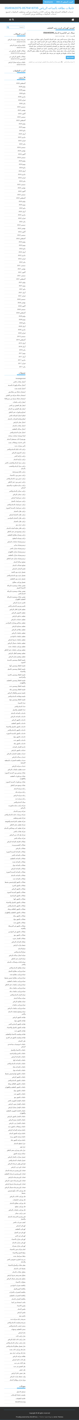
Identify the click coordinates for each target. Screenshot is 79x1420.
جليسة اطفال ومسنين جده (17, 686)
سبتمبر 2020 (21, 309)
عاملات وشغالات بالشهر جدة (16, 1126)
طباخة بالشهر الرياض (19, 1017)
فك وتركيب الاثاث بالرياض (17, 1196)
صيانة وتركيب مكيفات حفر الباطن (15, 985)
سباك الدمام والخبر (19, 802)
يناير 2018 (22, 350)
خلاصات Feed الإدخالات (18, 1395)
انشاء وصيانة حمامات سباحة (16, 436)
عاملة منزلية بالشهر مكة (18, 1140)
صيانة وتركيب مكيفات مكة (17, 988)
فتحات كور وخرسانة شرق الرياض (15, 1184)
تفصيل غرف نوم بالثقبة (18, 572)
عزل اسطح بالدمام (19, 1143)
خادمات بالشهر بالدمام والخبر (16, 730)
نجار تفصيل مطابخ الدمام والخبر (15, 1346)
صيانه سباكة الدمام (19, 998)
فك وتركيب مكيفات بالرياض (17, 1210)
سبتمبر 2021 (21, 275)
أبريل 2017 (22, 357)
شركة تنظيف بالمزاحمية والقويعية (15, 821)
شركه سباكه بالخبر (68, 62)
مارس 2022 (21, 255)
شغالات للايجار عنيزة (19, 938)
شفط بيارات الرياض (19, 945)
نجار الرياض (21, 1333)
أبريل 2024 (22, 171)
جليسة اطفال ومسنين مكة (17, 689)
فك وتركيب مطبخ (20, 1206)
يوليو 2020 (22, 316)
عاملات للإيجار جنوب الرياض (16, 1104)
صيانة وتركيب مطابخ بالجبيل (16, 971)
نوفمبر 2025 (21, 110)
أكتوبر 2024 (21, 154)
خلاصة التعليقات (20, 1398)
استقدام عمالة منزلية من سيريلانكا (15, 399)
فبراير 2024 (21, 178)
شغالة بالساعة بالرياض (18, 942)
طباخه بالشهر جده (19, 1031)
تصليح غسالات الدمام (19, 565)
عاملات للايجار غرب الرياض (17, 1123)
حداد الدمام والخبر (19, 706)
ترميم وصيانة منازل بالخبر (17, 548)
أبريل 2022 (22, 252)
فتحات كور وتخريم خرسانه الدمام (15, 1170)
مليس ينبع (22, 1316)
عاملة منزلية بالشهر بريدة (17, 1137)
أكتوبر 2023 (21, 191)
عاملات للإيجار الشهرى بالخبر (16, 1101)
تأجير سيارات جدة (20, 446)
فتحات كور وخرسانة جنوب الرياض (15, 1181)
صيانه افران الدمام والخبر (17, 995)
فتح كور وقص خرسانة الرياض (16, 1164)
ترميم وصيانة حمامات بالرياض (16, 542)
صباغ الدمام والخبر (19, 952)
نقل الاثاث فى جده (19, 1363)
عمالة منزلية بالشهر (19, 1153)
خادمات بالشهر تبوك (19, 737)
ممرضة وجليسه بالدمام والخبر (16, 1322)
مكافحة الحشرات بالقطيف (17, 1295)
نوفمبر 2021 (21, 269)
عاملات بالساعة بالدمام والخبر (16, 1063)
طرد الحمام (21, 1041)
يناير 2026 (22, 103)
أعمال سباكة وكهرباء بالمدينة (16, 385)
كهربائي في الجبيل (19, 1232)
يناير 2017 (22, 367)
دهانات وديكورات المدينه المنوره (15, 782)
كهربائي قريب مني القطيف (35, 62)
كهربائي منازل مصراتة (18, 1246)
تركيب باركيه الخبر (19, 456)
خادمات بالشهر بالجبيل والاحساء (15, 727)
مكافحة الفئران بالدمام (18, 1299)
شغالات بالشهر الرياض (18, 889)
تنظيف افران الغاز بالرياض (17, 609)
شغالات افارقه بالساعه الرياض (16, 842)
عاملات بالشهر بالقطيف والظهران (15, 1087)
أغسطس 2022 (20, 238)
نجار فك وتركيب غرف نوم (17, 1353)
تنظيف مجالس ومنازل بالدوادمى (15, 623)
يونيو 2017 (22, 353)
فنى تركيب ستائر (20, 1213)
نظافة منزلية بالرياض (19, 1356)
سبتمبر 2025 (21, 117)
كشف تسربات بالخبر (19, 1222)
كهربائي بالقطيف (20, 1229)
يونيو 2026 (22, 90)
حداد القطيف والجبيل (19, 710)
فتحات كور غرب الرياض (18, 1167)
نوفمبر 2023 (21, 188)
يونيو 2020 (22, 319)
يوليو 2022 (22, 242)
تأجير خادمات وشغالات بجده (16, 442)
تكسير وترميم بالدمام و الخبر (16, 606)
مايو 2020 (22, 323)
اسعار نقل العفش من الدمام (16, 409)
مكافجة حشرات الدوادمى (17, 1285)
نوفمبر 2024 (21, 151)
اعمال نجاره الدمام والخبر (17, 432)
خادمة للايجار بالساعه (19, 747)
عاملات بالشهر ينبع (19, 1097)
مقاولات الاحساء (20, 1282)
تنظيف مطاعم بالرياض (18, 630)
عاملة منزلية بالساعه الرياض (16, 1130)
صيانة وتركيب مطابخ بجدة (17, 974)
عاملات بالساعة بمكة (19, 1067)
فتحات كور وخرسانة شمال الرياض (15, 1187)
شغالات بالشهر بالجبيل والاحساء (15, 902)
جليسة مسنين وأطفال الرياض (16, 693)
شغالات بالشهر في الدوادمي (16, 932)
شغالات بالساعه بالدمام (18, 875)
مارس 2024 (21, 174)
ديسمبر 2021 (21, 265)
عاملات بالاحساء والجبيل (18, 1050)
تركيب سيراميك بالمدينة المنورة (15, 508)
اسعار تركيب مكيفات (19, 402)
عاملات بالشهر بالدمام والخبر (16, 1080)
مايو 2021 (22, 289)
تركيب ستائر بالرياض (19, 494)
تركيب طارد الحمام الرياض (17, 515)
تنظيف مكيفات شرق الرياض (16, 640)
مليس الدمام (21, 1309)
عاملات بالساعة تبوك (19, 1070)
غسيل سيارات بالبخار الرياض (16, 1157)
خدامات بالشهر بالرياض (18, 750)
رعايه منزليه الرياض (19, 795)
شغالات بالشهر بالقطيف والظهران (15, 912)
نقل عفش (22, 1370)
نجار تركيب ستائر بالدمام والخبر (15, 1343)
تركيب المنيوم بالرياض (18, 453)
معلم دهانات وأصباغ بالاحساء (16, 1265)
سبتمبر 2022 (21, 235)
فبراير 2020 (21, 333)
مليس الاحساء (21, 1306)
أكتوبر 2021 (21, 272)
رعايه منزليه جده (20, 799)
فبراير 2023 (21, 218)
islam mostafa (59, 36)
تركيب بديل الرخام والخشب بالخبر (15, 463)
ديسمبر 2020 (21, 299)
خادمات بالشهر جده (19, 740)
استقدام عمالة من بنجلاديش (16, 392)
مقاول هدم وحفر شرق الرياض (16, 1275)
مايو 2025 (22, 130)
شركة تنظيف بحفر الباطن (17, 825)
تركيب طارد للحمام (19, 521)
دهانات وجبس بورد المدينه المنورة (15, 773)
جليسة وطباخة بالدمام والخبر (16, 696)
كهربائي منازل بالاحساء (18, 1239)
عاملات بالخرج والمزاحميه (17, 1053)
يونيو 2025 (22, 127)
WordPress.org (20, 1402)
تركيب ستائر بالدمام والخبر (17, 491)
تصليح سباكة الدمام (19, 562)
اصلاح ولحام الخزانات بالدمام (16, 419)
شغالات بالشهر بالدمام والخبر (16, 906)
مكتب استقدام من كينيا (18, 1302)
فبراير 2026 (21, 100)
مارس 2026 (21, 97)
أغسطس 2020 (20, 313)
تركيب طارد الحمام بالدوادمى (16, 518)
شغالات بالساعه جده (19, 879)
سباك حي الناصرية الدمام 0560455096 (59, 33)
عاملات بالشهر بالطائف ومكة (16, 1084)
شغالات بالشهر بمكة (19, 916)
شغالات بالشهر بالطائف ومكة (16, 909)
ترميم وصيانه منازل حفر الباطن (16, 558)
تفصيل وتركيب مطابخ (19, 582)
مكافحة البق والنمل (19, 1289)
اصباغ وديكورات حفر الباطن (17, 412)
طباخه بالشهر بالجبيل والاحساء (16, 1027)
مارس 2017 (21, 360)
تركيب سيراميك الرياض (18, 498)
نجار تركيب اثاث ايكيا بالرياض (16, 1339)
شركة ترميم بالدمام (19, 811)
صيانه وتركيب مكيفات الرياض (16, 1008)
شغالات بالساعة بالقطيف (17, 858)
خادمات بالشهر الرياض (18, 720)
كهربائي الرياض (20, 1226)
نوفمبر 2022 (21, 228)
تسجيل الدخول (21, 1392)
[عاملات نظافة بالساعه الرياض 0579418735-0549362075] (72, 19)
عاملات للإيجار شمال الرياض (16, 1107)
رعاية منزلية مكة (20, 792)
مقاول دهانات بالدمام (19, 1272)
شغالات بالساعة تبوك (19, 865)
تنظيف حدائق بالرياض (18, 616)
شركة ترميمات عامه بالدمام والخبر (14, 815)
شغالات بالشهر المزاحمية (17, 896)
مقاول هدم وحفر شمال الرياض (16, 1279)
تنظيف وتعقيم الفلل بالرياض (16, 653)
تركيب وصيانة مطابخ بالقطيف (16, 535)
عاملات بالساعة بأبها (19, 1060)
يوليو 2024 (22, 161)
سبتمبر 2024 (21, 157)
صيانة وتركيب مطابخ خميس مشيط (14, 978)
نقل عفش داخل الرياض (18, 1373)
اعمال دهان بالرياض (19, 422)
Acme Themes (58, 1417)
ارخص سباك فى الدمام (55, 62)
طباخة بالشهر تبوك (19, 1021)
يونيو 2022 (22, 245)
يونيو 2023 (22, 205)
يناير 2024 (22, 181)
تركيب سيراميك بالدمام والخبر (16, 504)
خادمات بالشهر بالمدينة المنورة (16, 733)
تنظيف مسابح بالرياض (18, 626)
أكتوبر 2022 (21, 232)
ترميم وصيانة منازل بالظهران (16, 552)
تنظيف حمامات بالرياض (18, 619)
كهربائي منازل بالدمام (18, 1243)
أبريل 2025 (22, 134)
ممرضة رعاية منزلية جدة (18, 1319)
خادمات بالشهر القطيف (18, 723)
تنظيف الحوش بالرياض (18, 613)
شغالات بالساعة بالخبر (18, 855)
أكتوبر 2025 (21, 113)
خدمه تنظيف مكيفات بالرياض (16, 769)
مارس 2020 (21, 330)
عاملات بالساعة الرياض (18, 1057)
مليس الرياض (21, 1312)
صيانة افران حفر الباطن (18, 959)
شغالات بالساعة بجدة (18, 862)
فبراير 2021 (21, 296)
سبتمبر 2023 (21, 194)
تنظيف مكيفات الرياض (18, 633)
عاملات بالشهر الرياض (18, 1077)
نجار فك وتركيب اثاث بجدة (17, 1349)
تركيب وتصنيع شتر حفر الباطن (16, 531)
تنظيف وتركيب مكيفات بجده (16, 646)
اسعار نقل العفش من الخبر (17, 405)
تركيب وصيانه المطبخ (19, 538)
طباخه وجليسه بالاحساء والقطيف (15, 1034)
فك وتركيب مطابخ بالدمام (17, 1203)
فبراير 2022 (21, 259)
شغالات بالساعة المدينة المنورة (15, 852)
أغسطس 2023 (20, 198)
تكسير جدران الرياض (19, 603)
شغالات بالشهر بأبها (19, 899)
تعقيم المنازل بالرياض (18, 569)
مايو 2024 (22, 167)
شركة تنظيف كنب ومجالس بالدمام (14, 828)
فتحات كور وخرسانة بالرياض (16, 1177)
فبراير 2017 (21, 363)
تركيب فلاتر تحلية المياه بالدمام (16, 528)
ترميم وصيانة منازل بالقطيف (16, 555)
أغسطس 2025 (20, 120)
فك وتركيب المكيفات (19, 1200)
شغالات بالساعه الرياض (18, 869)
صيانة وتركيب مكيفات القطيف (16, 981)
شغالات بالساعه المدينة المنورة (15, 872)
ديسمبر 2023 (21, 184)
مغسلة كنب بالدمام (19, 1268)
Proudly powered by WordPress (26, 1417)
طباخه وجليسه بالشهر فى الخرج (15, 1037)
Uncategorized (20, 378)
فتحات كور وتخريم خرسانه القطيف (14, 1174)
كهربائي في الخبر (20, 1236)
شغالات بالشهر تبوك (19, 919)
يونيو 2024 (22, 164)
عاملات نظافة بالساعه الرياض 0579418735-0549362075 (39, 8)
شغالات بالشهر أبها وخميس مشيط (15, 882)
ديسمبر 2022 (21, 225)
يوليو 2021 (22, 282)
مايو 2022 (22, 248)
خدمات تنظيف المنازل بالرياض (16, 754)
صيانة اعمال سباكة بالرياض (17, 955)
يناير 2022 (22, 262)
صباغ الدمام (21, 948)
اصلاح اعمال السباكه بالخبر (17, 415)
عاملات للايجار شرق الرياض (17, 1120)
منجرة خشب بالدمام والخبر (17, 1326)
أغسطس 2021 (20, 279)
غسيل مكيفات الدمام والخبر (17, 1160)
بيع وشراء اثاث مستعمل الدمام (16, 439)
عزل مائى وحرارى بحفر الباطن (16, 1150)
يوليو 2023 (22, 201)
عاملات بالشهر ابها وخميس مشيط (15, 1074)
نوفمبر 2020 (21, 303)
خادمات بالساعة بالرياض (18, 716)
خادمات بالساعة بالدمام (18, 713)
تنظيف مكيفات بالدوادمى (17, 636)
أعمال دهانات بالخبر (19, 382)
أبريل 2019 (22, 343)
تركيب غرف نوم (20, 525)
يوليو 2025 (22, 124)
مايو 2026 (22, 93)
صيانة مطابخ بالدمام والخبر (17, 968)
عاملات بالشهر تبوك (19, 1090)
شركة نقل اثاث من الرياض (17, 835)
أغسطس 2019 (20, 340)
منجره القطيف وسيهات (18, 1329)
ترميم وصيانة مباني (19, 545)
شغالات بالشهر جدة (19, 923)
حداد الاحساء (21, 703)
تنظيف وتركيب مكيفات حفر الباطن (14, 650)
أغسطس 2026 (20, 83)
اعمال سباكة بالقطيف (18, 429)
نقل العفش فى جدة (19, 1366)
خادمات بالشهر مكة (19, 743)
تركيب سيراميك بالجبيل (18, 501)
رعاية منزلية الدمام (19, 789)
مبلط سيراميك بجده (19, 1256)
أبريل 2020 (22, 326)
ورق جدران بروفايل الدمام (17, 1380)
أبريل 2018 (22, 346)
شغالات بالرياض (20, 848)
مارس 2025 (21, 137)
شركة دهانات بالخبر (19, 831)
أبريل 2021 (22, 292)
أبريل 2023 (22, 211)
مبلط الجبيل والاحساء (19, 1253)
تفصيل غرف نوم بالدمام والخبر (16, 575)
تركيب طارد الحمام (19, 511)
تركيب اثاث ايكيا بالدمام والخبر (16, 449)
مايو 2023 (22, 208)
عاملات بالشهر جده (19, 1094)
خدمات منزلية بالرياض (18, 766)
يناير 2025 (22, 144)
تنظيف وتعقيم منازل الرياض (17, 657)
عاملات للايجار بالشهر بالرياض (16, 1116)
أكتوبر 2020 (21, 306)
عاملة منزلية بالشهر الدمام (17, 1133)
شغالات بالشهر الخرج (18, 885)
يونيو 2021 (22, 286)
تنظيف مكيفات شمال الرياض (16, 643)
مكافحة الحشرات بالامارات (17, 1292)
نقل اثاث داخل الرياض (18, 1360)
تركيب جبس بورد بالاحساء (17, 475)
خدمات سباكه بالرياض (18, 757)
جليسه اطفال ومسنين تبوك (17, 700)
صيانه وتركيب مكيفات (18, 1005)
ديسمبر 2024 (21, 147)
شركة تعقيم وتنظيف (19, 818)
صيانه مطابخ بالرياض (19, 1001)
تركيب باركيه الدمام (19, 459)
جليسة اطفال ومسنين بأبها (17, 666)
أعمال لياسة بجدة (20, 388)
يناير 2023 (22, 221)
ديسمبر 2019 (21, 336)
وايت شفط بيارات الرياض (17, 1376)
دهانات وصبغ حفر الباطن (18, 785)
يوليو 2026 (22, 86)
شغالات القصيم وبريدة (18, 845)
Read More (70, 57)
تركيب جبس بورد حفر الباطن (16, 482)
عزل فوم (22, 1147)
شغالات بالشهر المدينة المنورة (16, 892)
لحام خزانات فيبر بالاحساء (17, 1249)
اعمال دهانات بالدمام (19, 426)
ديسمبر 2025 (21, 107)
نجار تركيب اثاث (20, 1336)
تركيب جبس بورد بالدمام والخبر (15, 479)
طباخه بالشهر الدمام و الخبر (17, 1024)
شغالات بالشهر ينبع (19, 935)
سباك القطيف (45, 62)
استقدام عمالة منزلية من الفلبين (15, 395)
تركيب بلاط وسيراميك (18, 472)
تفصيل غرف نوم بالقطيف (17, 579)
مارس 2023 (21, 215)
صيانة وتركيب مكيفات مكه (17, 991)
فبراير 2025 (21, 140)
